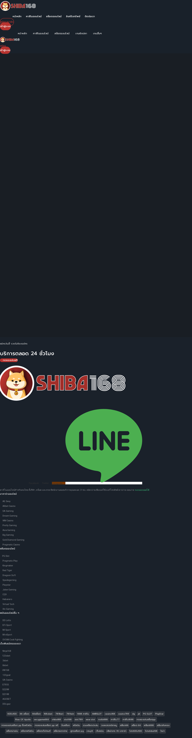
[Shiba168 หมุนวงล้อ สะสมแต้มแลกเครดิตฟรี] (142, 86)
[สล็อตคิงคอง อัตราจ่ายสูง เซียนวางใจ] (142, 131)
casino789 (123, 713)
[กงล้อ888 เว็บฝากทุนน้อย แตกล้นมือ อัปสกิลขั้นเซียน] (142, 146)
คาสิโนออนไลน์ (34, 16)
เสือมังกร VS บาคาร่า (116, 731)
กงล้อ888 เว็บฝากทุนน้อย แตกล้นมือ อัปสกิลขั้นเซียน (166, 147)
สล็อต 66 (136, 725)
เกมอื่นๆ (97, 33)
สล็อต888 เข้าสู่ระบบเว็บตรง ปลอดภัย (165, 103)
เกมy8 (90, 731)
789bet (59, 713)
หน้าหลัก (17, 16)
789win (70, 713)
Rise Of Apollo (23, 719)
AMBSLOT (97, 713)
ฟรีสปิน (76, 725)
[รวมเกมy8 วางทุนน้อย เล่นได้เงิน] (142, 116)
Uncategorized (149, 209)
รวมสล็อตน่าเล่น (90, 725)
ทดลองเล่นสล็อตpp (146, 719)
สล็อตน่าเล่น (12, 731)
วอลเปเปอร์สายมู (109, 725)
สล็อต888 (149, 725)
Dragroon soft (147, 182)
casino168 (110, 713)
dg (133, 713)
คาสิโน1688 (128, 719)
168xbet (48, 713)
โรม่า (162, 731)
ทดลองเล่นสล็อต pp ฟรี (46, 725)
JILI (176, 182)
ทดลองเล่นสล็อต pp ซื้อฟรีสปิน (17, 725)
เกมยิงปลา (81, 33)
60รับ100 (12, 713)
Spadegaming (169, 202)
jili (139, 713)
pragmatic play (149, 202)
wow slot (90, 719)
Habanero (165, 182)
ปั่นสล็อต (65, 725)
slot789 (79, 719)
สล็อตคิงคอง (163, 725)
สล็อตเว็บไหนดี (44, 731)
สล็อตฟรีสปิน (27, 731)
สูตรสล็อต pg (77, 731)
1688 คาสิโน (83, 713)
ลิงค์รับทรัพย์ (73, 16)
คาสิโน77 (115, 719)
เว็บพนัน (100, 731)
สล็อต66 (124, 725)
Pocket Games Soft (158, 196)
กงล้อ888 (103, 719)
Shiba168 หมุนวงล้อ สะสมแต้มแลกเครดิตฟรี (165, 88)
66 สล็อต (24, 713)
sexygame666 (41, 719)
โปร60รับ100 (135, 731)
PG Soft (152, 189)
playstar (165, 189)
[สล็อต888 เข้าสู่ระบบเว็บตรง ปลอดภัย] (142, 101)
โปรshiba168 (151, 731)
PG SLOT (147, 713)
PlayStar (159, 713)
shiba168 (56, 719)
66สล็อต (36, 713)
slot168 (68, 719)
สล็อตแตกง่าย (60, 731)
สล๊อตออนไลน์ (54, 16)
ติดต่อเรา (90, 16)
